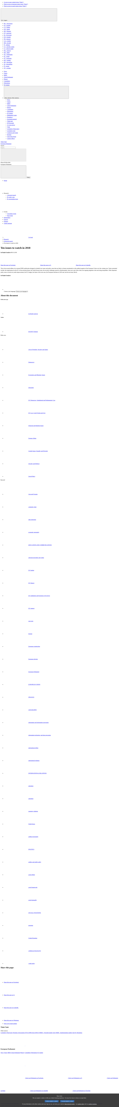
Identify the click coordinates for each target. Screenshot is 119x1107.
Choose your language (9, 291)
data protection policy (70, 1104)
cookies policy (81, 1104)
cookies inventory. (92, 1104)
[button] (61, 188)
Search (2, 145)
